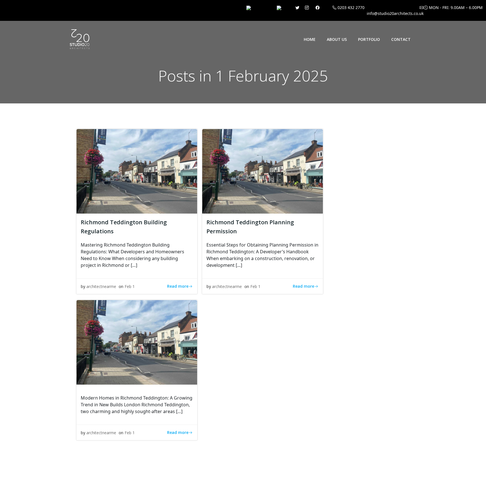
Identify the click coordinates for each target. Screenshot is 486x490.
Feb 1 (130, 286)
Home (310, 39)
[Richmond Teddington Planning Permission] (262, 171)
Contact (401, 39)
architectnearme (101, 286)
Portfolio (369, 39)
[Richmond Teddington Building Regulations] (136, 171)
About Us (337, 39)
